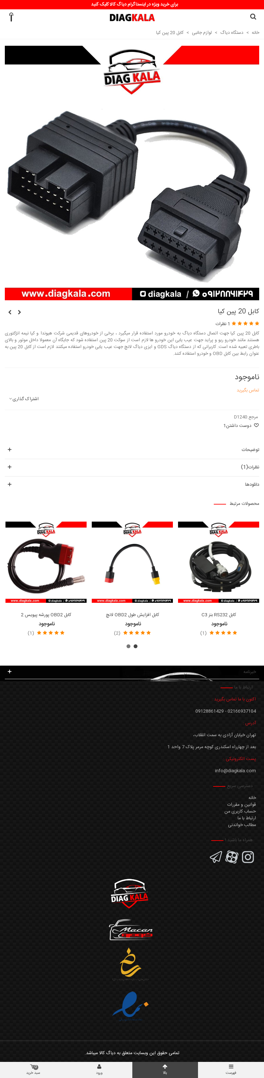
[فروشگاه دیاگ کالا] (132, 18)
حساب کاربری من (240, 811)
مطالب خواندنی (242, 825)
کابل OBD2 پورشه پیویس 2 (46, 615)
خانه (252, 798)
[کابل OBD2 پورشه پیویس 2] (46, 562)
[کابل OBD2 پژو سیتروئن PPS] (9, 313)
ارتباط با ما (247, 818)
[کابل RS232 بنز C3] (218, 562)
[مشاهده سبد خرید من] (11, 17)
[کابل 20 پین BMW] (19, 313)
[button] (135, 646)
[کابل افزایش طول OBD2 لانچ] (132, 562)
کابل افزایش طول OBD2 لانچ (132, 615)
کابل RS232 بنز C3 (219, 615)
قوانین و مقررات (241, 805)
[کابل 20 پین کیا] (132, 297)
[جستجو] (253, 17)
